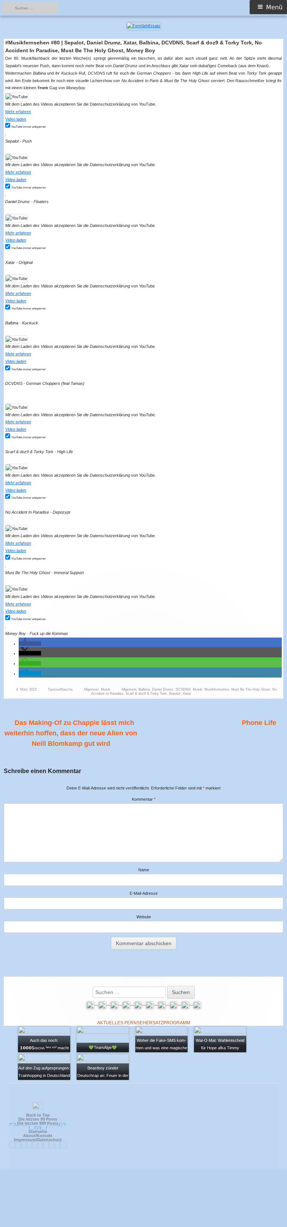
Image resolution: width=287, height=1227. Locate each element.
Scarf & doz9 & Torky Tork (146, 693)
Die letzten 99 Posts (37, 1119)
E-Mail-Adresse (144, 893)
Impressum (25, 1139)
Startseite (37, 1131)
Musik (105, 689)
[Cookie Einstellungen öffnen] (143, 1223)
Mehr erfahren (18, 111)
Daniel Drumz (162, 689)
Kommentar (143, 799)
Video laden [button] (15, 119)
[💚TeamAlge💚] (103, 1039)
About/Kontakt (37, 1135)
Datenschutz (49, 1139)
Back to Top (38, 1115)
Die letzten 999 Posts (37, 1123)
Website (143, 917)
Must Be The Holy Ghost (250, 689)
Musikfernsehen (216, 689)
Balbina (144, 689)
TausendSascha (60, 689)
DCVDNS (183, 689)
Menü (274, 7)
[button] (30, 643)
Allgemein (91, 689)
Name (143, 870)
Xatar (187, 693)
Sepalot (174, 693)
